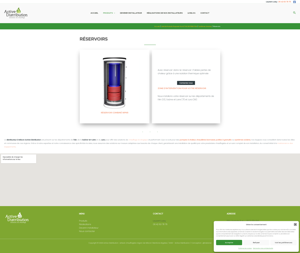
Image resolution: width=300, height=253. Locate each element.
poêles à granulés (224, 139)
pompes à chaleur (188, 139)
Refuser (256, 242)
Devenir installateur (131, 13)
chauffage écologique (138, 139)
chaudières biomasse (205, 139)
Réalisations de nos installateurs (165, 13)
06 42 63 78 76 (284, 1)
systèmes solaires (243, 139)
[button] (295, 224)
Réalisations (85, 224)
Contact (204, 13)
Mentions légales (160, 243)
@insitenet (207, 243)
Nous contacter (87, 231)
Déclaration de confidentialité (263, 248)
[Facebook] (294, 2)
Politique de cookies (245, 248)
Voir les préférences (283, 242)
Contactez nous (186, 83)
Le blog (191, 13)
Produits (108, 13)
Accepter (229, 242)
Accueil (94, 13)
